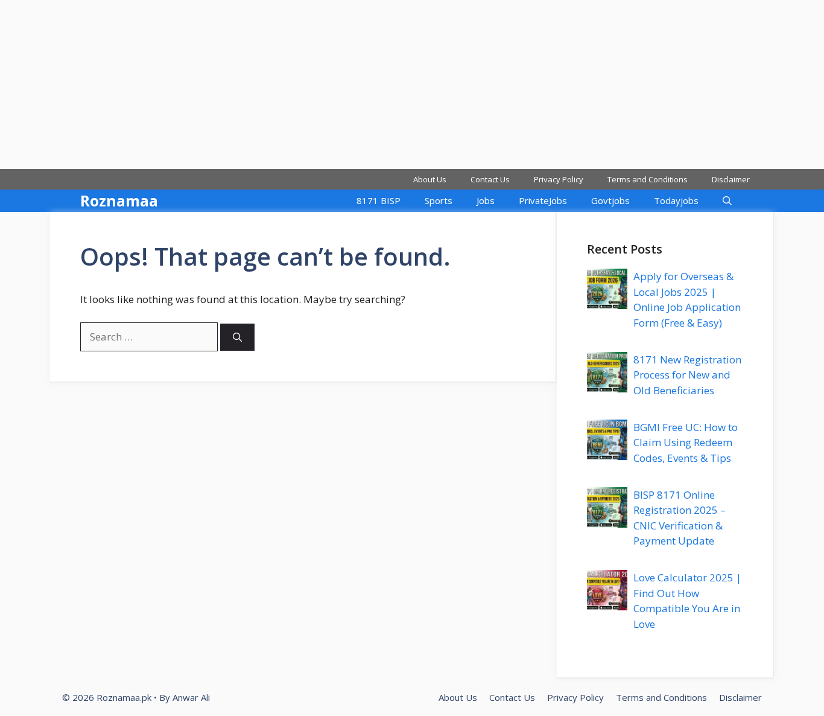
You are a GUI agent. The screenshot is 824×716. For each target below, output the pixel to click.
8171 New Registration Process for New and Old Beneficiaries (687, 375)
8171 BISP (379, 200)
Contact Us (490, 179)
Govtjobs (610, 200)
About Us (429, 179)
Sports (438, 200)
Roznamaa (119, 200)
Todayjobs (676, 200)
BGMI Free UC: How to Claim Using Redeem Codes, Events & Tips (685, 442)
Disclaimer (731, 179)
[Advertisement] (362, 84)
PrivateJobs (543, 200)
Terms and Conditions (647, 179)
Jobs (486, 200)
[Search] (237, 337)
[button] (727, 201)
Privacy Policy (558, 179)
